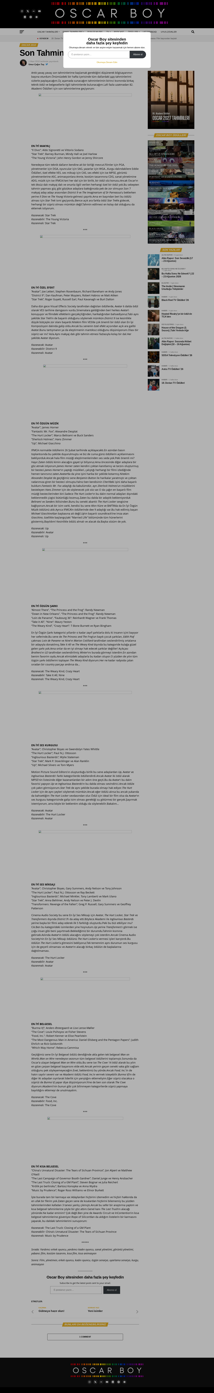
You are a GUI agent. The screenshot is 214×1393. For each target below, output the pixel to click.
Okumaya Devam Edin (107, 62)
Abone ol (138, 54)
